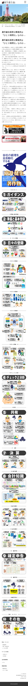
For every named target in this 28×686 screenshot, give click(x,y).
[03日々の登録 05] (14, 358)
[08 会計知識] (14, 488)
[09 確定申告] (14, 563)
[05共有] (14, 427)
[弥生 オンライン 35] (14, 626)
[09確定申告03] (14, 605)
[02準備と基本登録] (14, 225)
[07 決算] (14, 459)
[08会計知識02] (14, 517)
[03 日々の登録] (14, 249)
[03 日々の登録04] (14, 327)
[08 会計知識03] (14, 539)
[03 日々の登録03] (14, 300)
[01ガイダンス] (14, 201)
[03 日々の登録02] (14, 276)
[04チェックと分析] (14, 389)
